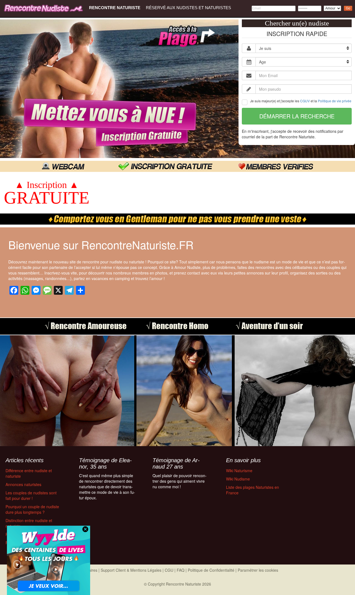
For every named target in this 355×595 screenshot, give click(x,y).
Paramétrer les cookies (258, 570)
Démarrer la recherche (296, 116)
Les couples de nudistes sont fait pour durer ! (31, 495)
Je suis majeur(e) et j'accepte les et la (300, 100)
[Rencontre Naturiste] (44, 8)
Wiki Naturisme (239, 470)
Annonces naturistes (23, 484)
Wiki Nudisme (238, 479)
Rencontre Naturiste (114, 7)
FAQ (180, 570)
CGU (169, 570)
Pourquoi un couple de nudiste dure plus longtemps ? (32, 509)
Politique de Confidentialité (211, 570)
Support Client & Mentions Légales (131, 570)
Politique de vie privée (334, 100)
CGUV (305, 100)
